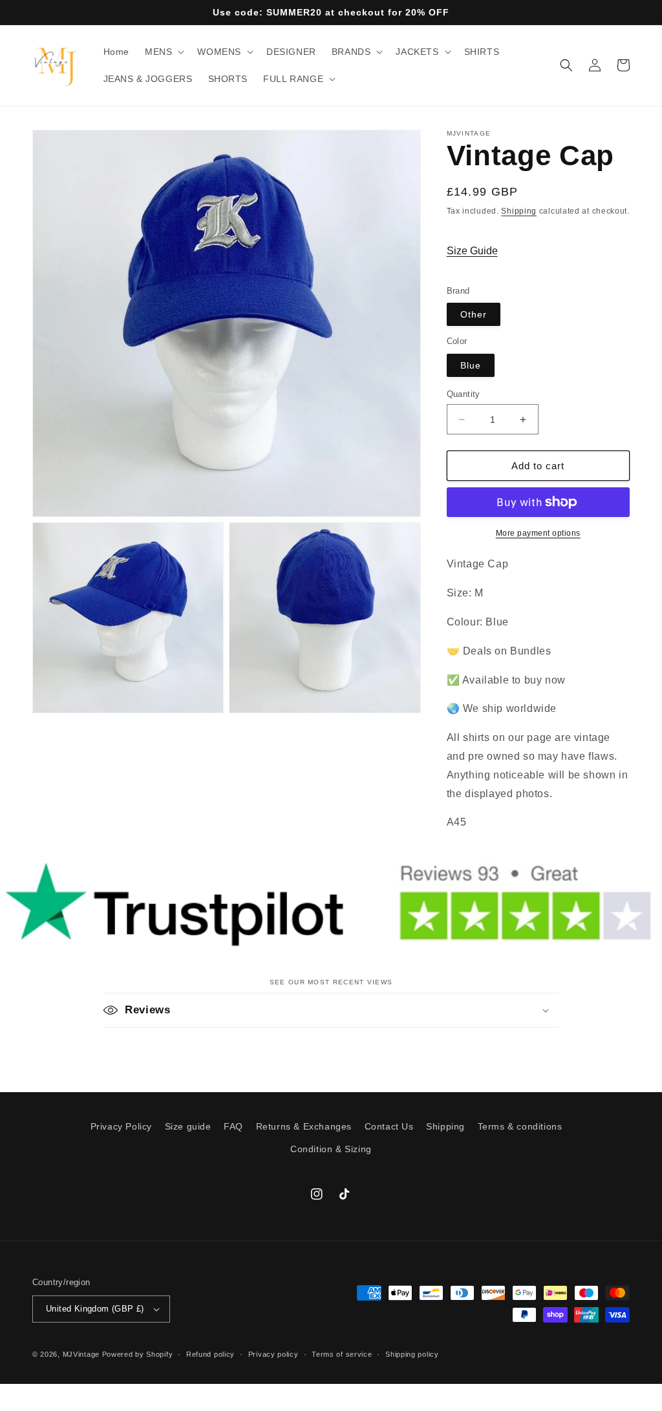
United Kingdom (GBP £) (95, 1309)
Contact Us (389, 1126)
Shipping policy (412, 1354)
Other (473, 314)
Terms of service (342, 1354)
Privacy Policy (121, 1126)
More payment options (538, 533)
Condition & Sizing (331, 1149)
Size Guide (472, 250)
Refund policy (210, 1354)
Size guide (188, 1126)
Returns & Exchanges (304, 1126)
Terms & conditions (520, 1126)
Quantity (463, 394)
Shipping (519, 211)
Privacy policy (273, 1354)
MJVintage (81, 1354)
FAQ (233, 1126)
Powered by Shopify (137, 1354)
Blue (470, 365)
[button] (163, 51)
